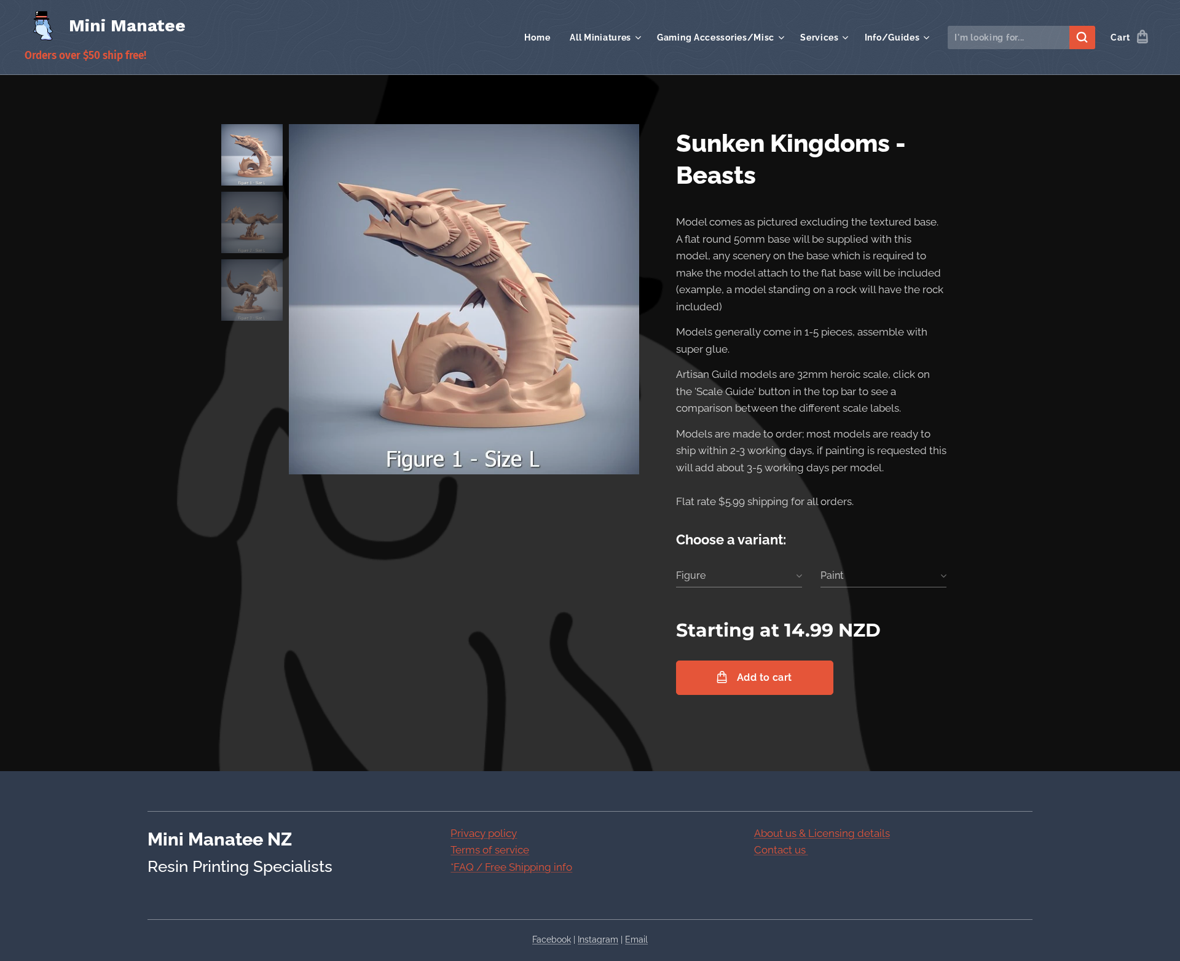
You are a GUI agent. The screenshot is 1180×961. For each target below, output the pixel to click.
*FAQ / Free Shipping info (511, 867)
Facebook (551, 939)
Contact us (781, 850)
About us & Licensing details (822, 833)
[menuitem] (540, 37)
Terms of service (489, 850)
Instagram (598, 939)
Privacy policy (483, 833)
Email (636, 939)
